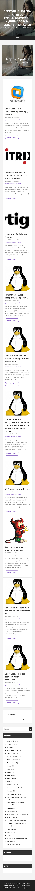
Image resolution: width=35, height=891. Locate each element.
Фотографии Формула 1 (14, 845)
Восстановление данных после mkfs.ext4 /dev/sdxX (17, 677)
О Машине (10, 772)
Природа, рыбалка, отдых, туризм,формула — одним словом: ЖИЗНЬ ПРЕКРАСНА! (17, 18)
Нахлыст (9, 766)
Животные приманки (13, 750)
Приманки (10, 808)
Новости (9, 769)
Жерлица (9, 747)
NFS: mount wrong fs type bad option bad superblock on (17, 611)
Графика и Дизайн (12, 741)
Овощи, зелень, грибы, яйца (15, 788)
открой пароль (17, 871)
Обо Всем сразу (11, 785)
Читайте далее (12, 137)
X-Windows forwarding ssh (17, 489)
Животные (28, 888)
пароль (21, 871)
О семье (9, 781)
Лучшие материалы (10, 119)
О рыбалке (10, 778)
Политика (9, 791)
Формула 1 (10, 841)
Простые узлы (11, 811)
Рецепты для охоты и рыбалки (16, 814)
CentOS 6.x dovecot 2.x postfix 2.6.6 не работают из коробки (17, 358)
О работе (18, 119)
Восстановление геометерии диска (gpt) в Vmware (17, 112)
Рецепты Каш (11, 817)
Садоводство (11, 829)
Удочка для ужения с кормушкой (16, 838)
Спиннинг (9, 832)
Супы (8, 835)
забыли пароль (6, 871)
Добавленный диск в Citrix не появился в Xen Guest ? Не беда (16, 175)
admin (9, 117)
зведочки (11, 871)
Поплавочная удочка (13, 794)
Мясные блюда (11, 763)
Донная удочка (11, 744)
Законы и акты (11, 753)
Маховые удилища (12, 760)
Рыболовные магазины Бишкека (16, 820)
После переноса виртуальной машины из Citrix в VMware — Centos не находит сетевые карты (17, 425)
